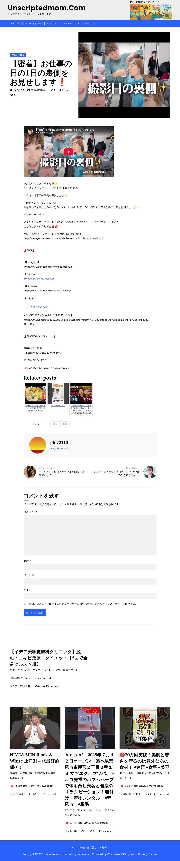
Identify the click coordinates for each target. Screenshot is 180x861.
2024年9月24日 (22, 686)
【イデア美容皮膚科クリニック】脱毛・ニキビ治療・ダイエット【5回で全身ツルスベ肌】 (49, 658)
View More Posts (60, 448)
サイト (27, 589)
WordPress (113, 854)
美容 (64, 424)
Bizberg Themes (147, 854)
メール (29, 575)
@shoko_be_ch (39, 306)
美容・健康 (18, 55)
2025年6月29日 (77, 831)
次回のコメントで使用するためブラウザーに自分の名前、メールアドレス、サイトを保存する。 (83, 603)
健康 (54, 424)
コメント (30, 511)
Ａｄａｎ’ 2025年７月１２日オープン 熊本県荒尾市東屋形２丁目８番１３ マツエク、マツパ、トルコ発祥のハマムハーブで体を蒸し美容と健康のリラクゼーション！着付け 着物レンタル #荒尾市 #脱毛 (90, 779)
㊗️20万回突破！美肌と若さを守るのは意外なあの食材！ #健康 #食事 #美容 (144, 761)
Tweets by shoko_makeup (39, 278)
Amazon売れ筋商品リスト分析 (89, 847)
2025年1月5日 (21, 794)
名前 (28, 561)
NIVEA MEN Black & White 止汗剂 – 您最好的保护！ (34, 761)
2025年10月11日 (132, 794)
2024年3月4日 (39, 90)
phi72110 (18, 90)
